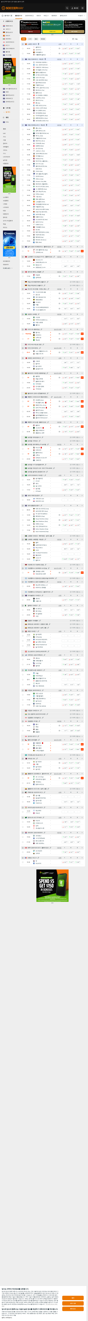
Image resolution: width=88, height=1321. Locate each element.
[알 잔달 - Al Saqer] (52, 489)
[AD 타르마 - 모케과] (52, 852)
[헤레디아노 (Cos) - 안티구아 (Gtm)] (52, 406)
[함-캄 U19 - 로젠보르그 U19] (52, 266)
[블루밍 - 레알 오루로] (52, 377)
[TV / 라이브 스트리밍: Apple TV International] (59, 431)
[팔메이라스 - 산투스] (52, 453)
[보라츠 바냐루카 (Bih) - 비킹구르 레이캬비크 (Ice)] (52, 210)
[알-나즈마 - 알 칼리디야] (52, 367)
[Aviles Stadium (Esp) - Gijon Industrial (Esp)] (52, 530)
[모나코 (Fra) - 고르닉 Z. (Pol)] (52, 149)
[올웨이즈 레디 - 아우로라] (52, 382)
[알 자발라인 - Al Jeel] (52, 479)
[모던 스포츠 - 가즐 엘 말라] (52, 694)
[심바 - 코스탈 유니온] (52, 826)
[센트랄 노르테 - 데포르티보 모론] (52, 572)
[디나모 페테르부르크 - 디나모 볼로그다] (52, 308)
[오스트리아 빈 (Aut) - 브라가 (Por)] (52, 220)
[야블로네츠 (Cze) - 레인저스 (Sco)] (52, 139)
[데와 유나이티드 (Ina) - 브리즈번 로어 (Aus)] (52, 509)
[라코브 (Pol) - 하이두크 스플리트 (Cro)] (52, 159)
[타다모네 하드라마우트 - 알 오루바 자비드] (52, 640)
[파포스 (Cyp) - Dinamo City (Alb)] (52, 180)
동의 (73, 1298)
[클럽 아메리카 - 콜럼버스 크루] (52, 431)
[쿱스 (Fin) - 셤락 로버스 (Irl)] (52, 129)
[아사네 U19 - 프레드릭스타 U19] (52, 261)
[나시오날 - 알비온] (52, 664)
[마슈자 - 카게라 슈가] (52, 821)
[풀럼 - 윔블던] (52, 730)
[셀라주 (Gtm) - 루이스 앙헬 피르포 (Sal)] (52, 411)
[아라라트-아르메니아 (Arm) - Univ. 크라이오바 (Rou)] (52, 63)
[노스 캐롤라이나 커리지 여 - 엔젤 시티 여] (52, 352)
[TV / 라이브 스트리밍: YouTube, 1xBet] (59, 401)
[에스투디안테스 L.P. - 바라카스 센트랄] (52, 586)
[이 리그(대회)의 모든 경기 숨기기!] (82, 44)
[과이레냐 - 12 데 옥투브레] (52, 837)
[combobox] (75, 39)
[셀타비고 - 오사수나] (52, 48)
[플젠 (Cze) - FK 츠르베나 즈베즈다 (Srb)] (52, 94)
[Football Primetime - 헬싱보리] (52, 553)
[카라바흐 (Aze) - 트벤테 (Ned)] (52, 144)
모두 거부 (73, 1303)
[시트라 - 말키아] (52, 362)
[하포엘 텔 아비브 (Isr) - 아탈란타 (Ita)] (52, 205)
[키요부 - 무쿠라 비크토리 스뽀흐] (52, 318)
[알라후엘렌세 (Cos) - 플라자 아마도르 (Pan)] (52, 416)
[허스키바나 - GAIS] (52, 548)
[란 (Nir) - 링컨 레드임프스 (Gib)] (52, 230)
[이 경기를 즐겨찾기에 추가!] (22, 48)
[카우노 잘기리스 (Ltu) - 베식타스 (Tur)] (52, 88)
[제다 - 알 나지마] (52, 484)
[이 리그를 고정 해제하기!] (38, 44)
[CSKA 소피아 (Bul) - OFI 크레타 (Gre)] (52, 109)
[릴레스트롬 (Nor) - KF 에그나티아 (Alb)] (52, 73)
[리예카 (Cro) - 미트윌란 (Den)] (52, 225)
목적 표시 (73, 1309)
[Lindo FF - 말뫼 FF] (52, 559)
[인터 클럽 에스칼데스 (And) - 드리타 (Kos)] (52, 175)
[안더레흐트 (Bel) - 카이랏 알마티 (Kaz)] (52, 114)
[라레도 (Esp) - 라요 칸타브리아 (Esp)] (52, 525)
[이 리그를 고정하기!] (52, 246)
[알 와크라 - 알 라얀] (52, 768)
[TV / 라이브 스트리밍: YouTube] (59, 334)
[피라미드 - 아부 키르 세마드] (52, 704)
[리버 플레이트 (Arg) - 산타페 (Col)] (52, 251)
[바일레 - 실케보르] (52, 276)
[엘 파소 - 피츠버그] (52, 333)
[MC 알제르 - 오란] (52, 614)
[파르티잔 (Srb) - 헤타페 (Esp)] (52, 235)
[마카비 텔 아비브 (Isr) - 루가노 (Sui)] (52, 134)
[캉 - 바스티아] (52, 862)
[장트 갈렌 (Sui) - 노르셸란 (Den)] (52, 200)
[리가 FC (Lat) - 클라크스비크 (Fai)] (52, 164)
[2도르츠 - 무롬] (52, 303)
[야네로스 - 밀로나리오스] (52, 783)
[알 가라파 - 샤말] (52, 762)
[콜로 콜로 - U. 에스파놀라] (52, 749)
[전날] (67, 39)
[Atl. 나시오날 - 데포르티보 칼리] (52, 778)
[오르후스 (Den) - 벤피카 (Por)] (52, 99)
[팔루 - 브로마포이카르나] (52, 543)
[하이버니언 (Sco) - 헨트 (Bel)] (52, 241)
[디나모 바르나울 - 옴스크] (52, 293)
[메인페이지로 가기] (16, 8)
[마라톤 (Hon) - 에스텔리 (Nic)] (52, 401)
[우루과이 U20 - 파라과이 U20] (52, 499)
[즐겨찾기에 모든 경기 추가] (22, 44)
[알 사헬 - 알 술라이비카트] (52, 796)
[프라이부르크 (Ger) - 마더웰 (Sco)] (52, 154)
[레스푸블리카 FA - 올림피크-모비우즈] (52, 679)
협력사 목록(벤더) (7, 1317)
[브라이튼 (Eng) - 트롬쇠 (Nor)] (52, 215)
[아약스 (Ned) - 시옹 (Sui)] (52, 195)
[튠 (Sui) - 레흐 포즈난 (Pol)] (52, 104)
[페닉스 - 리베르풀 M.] (52, 659)
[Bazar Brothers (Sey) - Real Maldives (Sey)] (52, 520)
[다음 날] (82, 39)
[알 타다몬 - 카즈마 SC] (52, 801)
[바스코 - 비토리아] (52, 448)
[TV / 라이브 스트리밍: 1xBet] (59, 48)
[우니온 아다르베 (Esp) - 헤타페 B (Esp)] (52, 515)
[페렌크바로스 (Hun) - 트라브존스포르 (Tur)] (52, 119)
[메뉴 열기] (82, 8)
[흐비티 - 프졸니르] (52, 599)
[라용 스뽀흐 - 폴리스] (52, 323)
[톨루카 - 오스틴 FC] (52, 426)
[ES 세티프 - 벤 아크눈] (52, 609)
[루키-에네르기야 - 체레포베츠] (52, 298)
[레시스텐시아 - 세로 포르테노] (52, 842)
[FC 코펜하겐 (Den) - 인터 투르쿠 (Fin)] (52, 190)
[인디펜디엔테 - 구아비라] (52, 387)
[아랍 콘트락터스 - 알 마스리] (52, 699)
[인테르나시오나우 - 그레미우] (52, 458)
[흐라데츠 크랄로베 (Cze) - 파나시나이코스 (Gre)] (52, 185)
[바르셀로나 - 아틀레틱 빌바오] (52, 53)
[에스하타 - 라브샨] (52, 811)
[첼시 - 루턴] (52, 725)
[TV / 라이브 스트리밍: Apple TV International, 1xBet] (59, 426)
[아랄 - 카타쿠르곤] (52, 674)
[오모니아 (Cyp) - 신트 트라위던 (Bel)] (52, 78)
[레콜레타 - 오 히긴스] (52, 744)
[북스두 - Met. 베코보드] (52, 684)
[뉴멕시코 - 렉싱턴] (52, 338)
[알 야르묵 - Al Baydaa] (52, 635)
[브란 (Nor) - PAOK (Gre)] (52, 170)
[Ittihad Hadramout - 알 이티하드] (52, 645)
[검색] (67, 8)
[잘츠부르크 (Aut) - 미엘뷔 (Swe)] (52, 83)
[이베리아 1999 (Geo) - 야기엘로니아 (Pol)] (52, 68)
